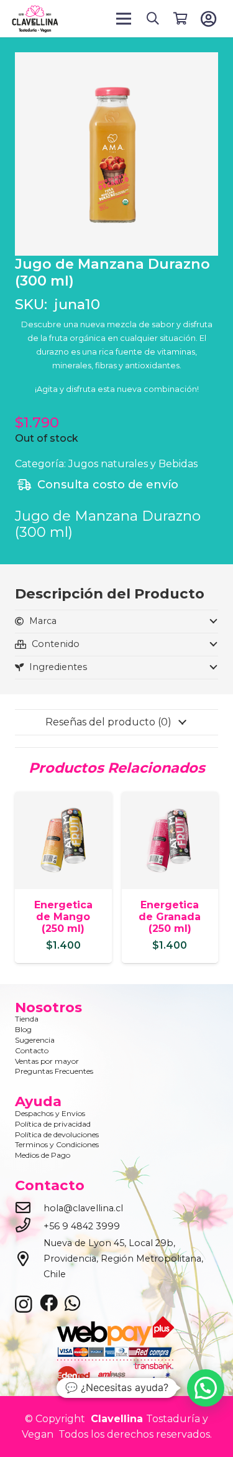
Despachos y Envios (50, 1113)
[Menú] (124, 18)
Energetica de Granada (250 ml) (170, 916)
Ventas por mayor (47, 1061)
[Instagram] (23, 1305)
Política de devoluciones (57, 1134)
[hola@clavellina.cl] (29, 1208)
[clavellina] (35, 19)
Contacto (31, 1050)
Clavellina (115, 1419)
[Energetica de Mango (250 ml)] (63, 800)
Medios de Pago (42, 1155)
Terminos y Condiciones (57, 1144)
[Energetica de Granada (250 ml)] (170, 800)
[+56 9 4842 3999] (29, 1226)
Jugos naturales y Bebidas (133, 464)
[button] (153, 18)
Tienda (27, 1018)
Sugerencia (35, 1040)
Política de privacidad (53, 1124)
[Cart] (180, 18)
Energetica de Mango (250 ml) (63, 916)
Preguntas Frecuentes (54, 1071)
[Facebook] (49, 1304)
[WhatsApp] (72, 1304)
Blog (23, 1029)
